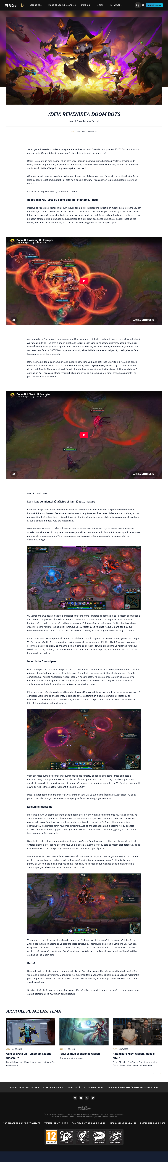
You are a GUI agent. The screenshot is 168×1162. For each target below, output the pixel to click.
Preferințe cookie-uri (152, 1123)
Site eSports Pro (94, 1087)
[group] (84, 1042)
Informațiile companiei (123, 1123)
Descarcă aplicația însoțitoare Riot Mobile (133, 1087)
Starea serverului (53, 1087)
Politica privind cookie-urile (89, 1123)
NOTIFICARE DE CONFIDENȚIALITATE (21, 1123)
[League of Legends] (22, 5)
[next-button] (160, 1073)
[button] (72, 131)
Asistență (74, 1087)
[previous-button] (154, 1073)
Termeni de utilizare (56, 1123)
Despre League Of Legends (24, 1087)
